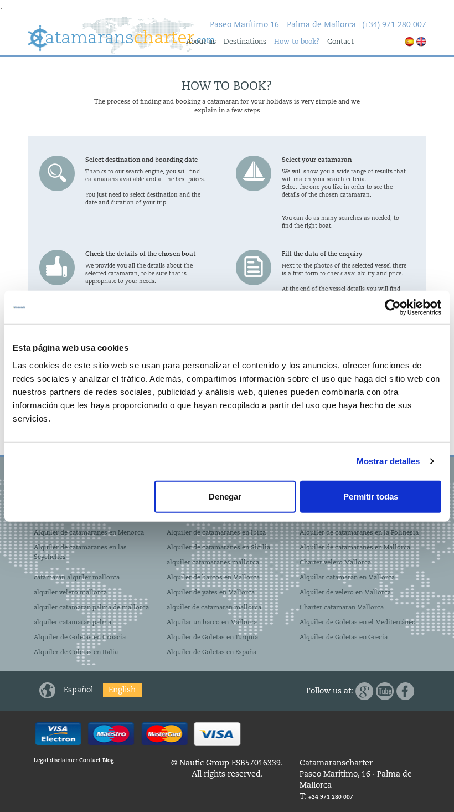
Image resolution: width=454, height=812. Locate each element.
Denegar (225, 496)
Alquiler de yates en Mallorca (211, 592)
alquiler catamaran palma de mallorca (91, 607)
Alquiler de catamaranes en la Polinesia (359, 533)
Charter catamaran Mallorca (342, 607)
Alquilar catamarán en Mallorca (347, 577)
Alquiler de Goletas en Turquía (212, 637)
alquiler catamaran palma (72, 622)
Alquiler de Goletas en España (211, 652)
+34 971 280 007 (330, 797)
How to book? (296, 41)
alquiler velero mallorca (70, 592)
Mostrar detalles (388, 461)
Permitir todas (370, 496)
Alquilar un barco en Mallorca (212, 622)
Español (79, 690)
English (122, 690)
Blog (108, 760)
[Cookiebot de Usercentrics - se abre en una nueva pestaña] (392, 307)
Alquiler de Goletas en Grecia (344, 637)
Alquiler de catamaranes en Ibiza (216, 533)
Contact (340, 41)
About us (201, 41)
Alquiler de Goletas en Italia (76, 652)
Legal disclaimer (56, 760)
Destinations (245, 41)
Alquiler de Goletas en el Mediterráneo (358, 622)
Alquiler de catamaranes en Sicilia (218, 547)
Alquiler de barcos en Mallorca (213, 577)
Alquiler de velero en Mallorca (345, 592)
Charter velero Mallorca (335, 562)
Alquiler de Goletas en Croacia (80, 637)
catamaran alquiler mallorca (77, 577)
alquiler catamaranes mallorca (213, 562)
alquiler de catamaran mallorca (214, 607)
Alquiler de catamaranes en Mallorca (355, 547)
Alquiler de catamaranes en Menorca (89, 533)
